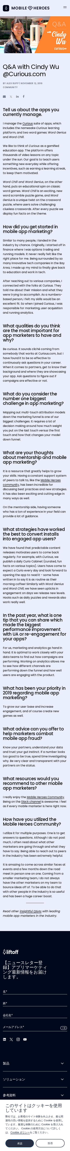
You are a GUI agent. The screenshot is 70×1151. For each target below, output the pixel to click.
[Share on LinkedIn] (17, 96)
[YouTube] (25, 1039)
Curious (27, 123)
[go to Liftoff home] (30, 8)
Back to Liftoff (6, 8)
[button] (65, 7)
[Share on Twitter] (11, 97)
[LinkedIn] (4, 1039)
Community (10, 87)
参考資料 (9, 1095)
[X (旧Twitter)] (11, 1039)
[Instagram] (18, 1039)
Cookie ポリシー (20, 1132)
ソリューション (14, 1079)
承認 (19, 1143)
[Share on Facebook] (23, 96)
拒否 (50, 1143)
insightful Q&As (30, 911)
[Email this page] (4, 96)
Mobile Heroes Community (45, 797)
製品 (6, 1063)
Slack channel (31, 802)
